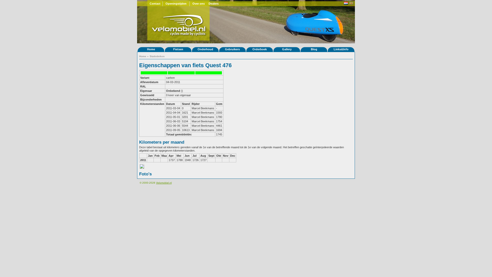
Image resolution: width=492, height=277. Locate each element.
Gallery (287, 49)
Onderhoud (205, 49)
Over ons (198, 3)
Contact (155, 3)
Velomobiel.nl (164, 182)
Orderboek (259, 49)
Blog (314, 49)
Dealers (214, 3)
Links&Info (341, 49)
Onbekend (173, 90)
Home (151, 49)
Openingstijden (176, 3)
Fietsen (178, 49)
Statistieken (157, 56)
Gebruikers (232, 49)
